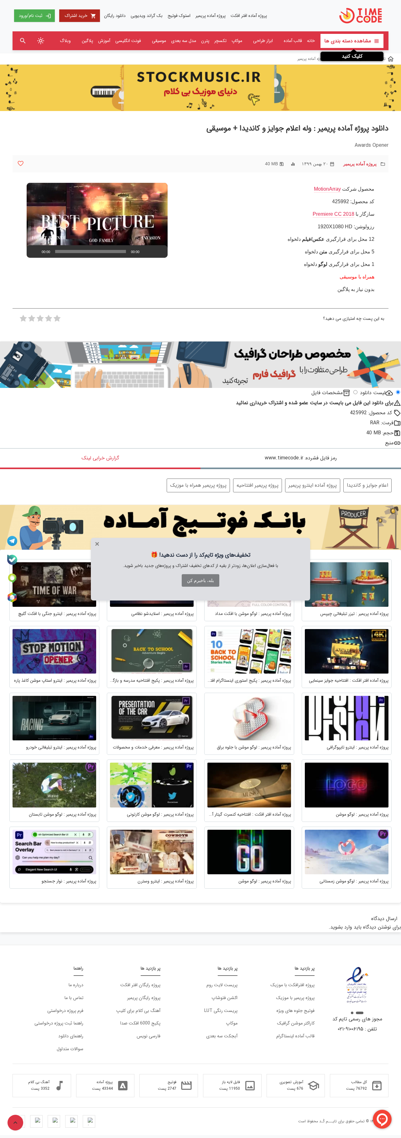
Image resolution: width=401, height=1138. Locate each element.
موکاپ (237, 40)
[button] (97, 220)
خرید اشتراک (80, 15)
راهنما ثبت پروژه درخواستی (58, 1023)
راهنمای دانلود (70, 1036)
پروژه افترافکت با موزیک (292, 985)
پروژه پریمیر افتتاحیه (258, 485)
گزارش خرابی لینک (100, 458)
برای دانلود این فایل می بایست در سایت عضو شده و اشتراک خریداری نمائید (318, 403)
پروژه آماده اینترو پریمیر (313, 485)
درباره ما (75, 985)
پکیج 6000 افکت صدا (140, 1023)
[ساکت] (149, 251)
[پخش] (35, 251)
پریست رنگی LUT (220, 1010)
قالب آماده (293, 40)
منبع (389, 443)
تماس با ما (73, 998)
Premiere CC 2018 (333, 214)
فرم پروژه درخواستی (65, 1010)
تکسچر (220, 40)
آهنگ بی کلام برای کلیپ (138, 1010)
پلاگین (87, 40)
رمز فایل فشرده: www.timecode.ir (301, 458)
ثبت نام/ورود (35, 15)
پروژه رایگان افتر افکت (140, 985)
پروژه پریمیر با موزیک (295, 998)
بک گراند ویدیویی (147, 15)
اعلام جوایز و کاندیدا (367, 485)
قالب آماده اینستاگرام (295, 1036)
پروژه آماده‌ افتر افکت (249, 15)
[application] (97, 220)
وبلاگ (65, 40)
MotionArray (327, 189)
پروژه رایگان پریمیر (143, 998)
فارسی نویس (148, 1036)
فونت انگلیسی (128, 40)
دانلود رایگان (115, 15)
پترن (205, 40)
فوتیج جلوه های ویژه (295, 1010)
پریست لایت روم (221, 985)
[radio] (57, 320)
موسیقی (159, 40)
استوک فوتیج (179, 15)
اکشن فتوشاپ (224, 998)
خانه (311, 40)
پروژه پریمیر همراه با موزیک (198, 485)
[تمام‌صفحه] (159, 251)
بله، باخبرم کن (200, 580)
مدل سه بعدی (183, 40)
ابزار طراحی (263, 40)
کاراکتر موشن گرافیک (296, 1023)
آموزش (104, 40)
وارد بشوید (341, 927)
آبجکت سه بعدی (221, 1036)
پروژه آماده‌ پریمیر (210, 15)
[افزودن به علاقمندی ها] (20, 163)
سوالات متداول (70, 1049)
